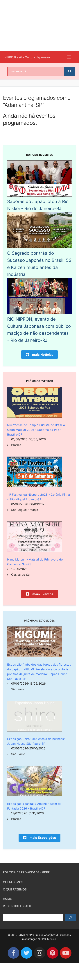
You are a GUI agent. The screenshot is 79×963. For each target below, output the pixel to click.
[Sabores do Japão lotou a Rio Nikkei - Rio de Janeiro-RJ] (39, 195)
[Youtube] (65, 953)
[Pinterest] (52, 953)
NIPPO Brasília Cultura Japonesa (27, 57)
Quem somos (13, 882)
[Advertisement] (39, 25)
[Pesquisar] (70, 917)
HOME (7, 899)
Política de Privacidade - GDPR (26, 872)
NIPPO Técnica (47, 939)
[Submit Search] (69, 71)
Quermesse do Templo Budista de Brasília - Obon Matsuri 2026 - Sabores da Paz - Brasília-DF (37, 429)
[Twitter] (26, 953)
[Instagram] (39, 953)
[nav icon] (69, 57)
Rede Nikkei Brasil (17, 906)
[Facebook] (13, 953)
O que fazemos (15, 889)
